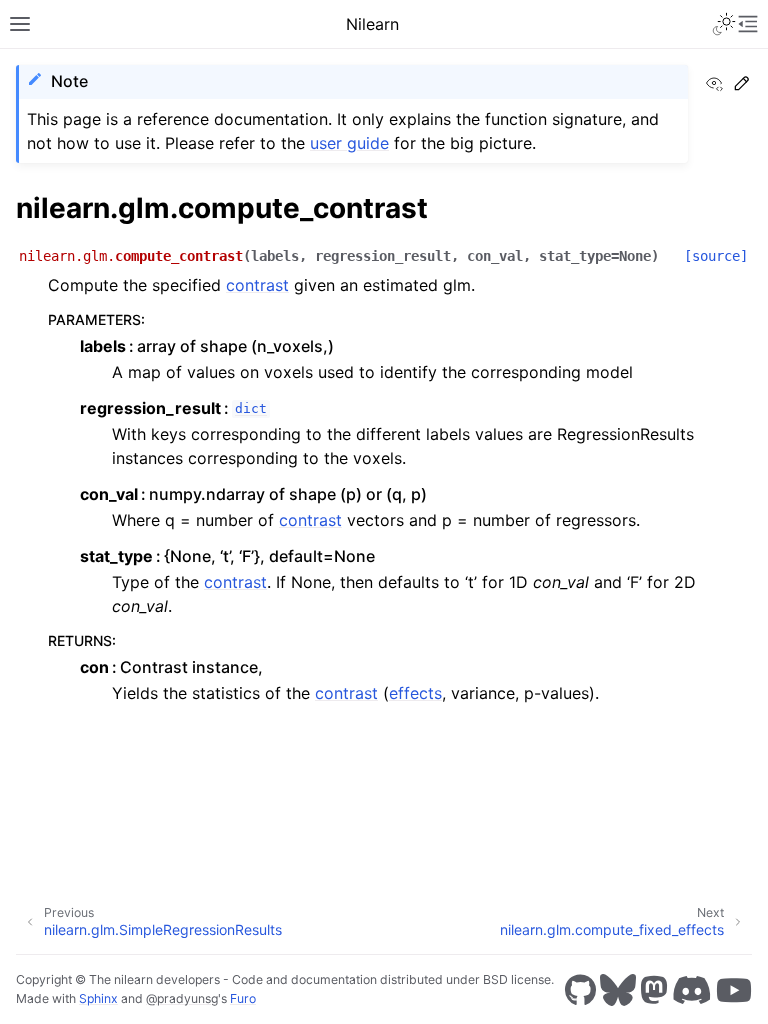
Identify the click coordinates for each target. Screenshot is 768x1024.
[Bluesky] (618, 990)
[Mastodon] (654, 990)
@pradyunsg (182, 998)
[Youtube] (734, 990)
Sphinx (98, 998)
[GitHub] (580, 990)
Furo (243, 998)
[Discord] (692, 990)
